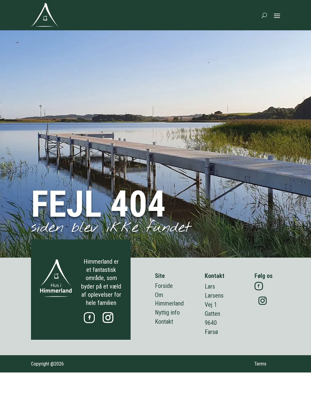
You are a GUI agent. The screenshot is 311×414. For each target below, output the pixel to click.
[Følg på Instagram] (107, 317)
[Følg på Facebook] (89, 317)
